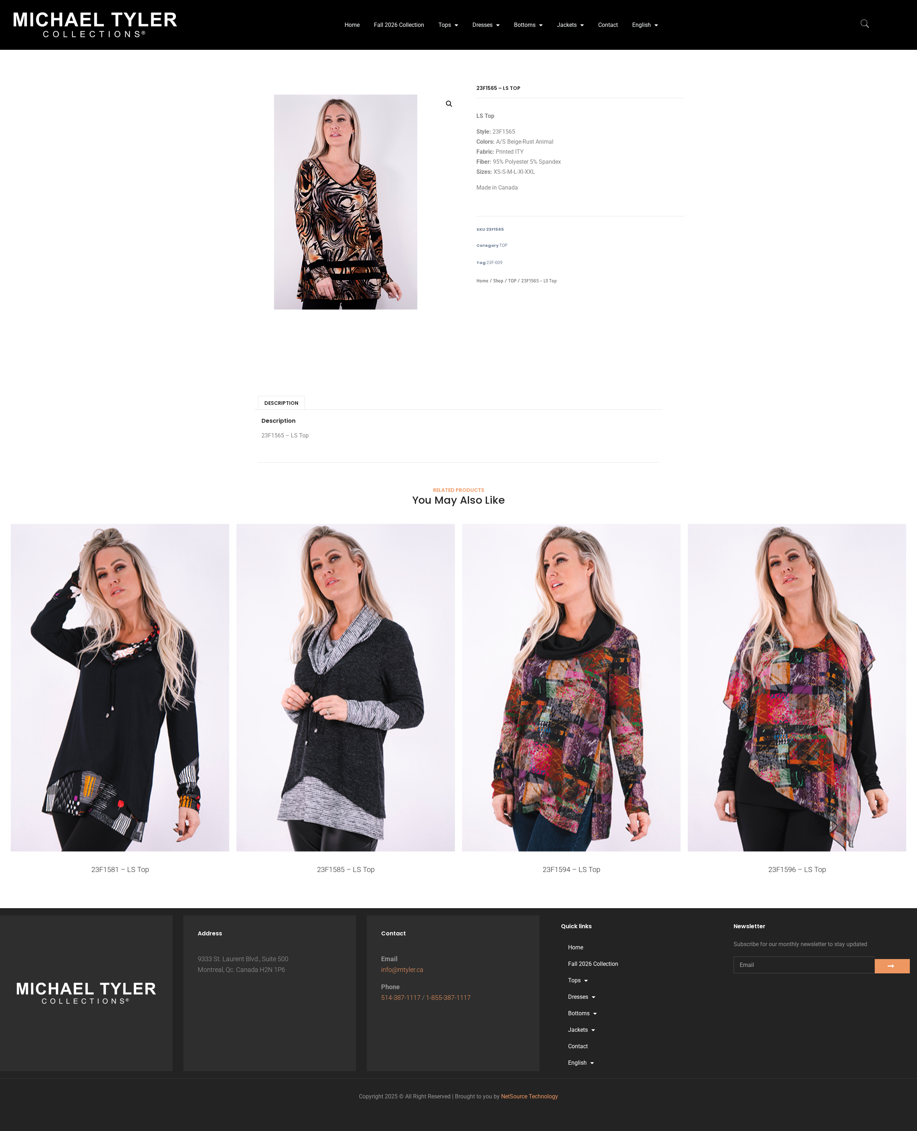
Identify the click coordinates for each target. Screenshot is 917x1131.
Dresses (482, 24)
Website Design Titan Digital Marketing (458, 1112)
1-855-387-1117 (448, 997)
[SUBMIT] (892, 966)
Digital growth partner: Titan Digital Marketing (459, 1122)
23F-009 (494, 262)
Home (352, 24)
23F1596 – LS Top (797, 869)
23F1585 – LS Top (346, 869)
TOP (503, 245)
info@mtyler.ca (402, 969)
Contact (608, 24)
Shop (498, 280)
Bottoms (525, 24)
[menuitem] (645, 25)
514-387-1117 (401, 997)
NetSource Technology (529, 1096)
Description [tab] (281, 403)
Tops (444, 24)
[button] (449, 103)
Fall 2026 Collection (399, 24)
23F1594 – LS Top (571, 869)
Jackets (567, 24)
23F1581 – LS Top (120, 869)
